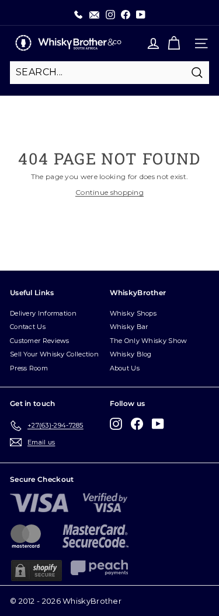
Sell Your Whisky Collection (54, 354)
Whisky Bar (129, 327)
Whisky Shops (133, 313)
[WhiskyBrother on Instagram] (116, 424)
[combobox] (109, 72)
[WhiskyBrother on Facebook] (137, 424)
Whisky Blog (131, 354)
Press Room (29, 368)
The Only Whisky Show (148, 341)
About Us (125, 368)
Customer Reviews (39, 341)
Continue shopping (109, 192)
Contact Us (28, 327)
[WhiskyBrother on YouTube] (158, 424)
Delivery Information (43, 313)
